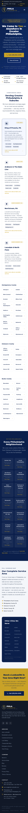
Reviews (4, 766)
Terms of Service (6, 774)
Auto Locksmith (6, 732)
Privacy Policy (5, 771)
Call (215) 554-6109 (14, 55)
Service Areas (5, 760)
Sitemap (22, 810)
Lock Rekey (5, 740)
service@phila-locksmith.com (11, 787)
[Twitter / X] (6, 723)
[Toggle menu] (24, 9)
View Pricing (5, 749)
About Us (4, 757)
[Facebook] (3, 723)
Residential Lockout (7, 735)
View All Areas (14, 60)
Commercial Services (7, 737)
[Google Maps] (10, 723)
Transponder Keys (6, 743)
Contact (4, 768)
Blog (3, 763)
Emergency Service (7, 746)
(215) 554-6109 (22, 4)
